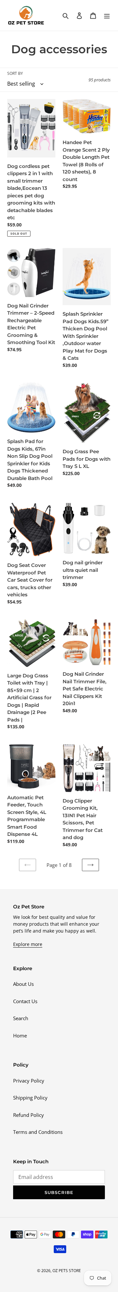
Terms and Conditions (38, 1132)
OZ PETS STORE (66, 1270)
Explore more (27, 944)
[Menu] (107, 15)
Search (20, 1018)
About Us (23, 984)
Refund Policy (28, 1115)
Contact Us (25, 1001)
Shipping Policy (30, 1097)
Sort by (15, 73)
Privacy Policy (28, 1080)
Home (20, 1035)
